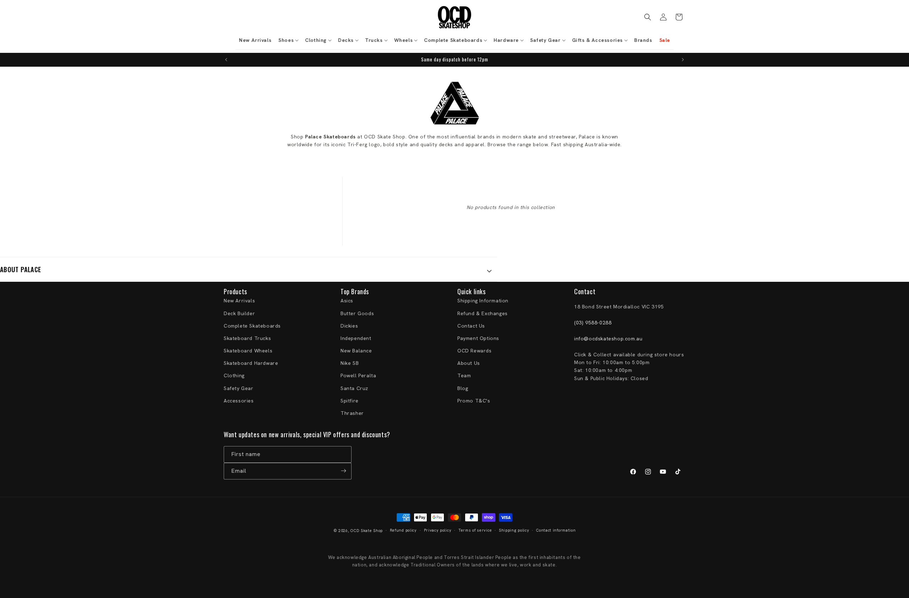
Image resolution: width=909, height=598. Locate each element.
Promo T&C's (473, 400)
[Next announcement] (683, 59)
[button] (288, 40)
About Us (468, 363)
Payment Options (478, 338)
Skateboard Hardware (251, 363)
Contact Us (471, 326)
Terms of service (475, 530)
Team (464, 376)
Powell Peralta (358, 376)
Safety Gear (239, 388)
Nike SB (350, 363)
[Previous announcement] (226, 59)
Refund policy (403, 530)
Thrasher (352, 413)
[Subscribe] (343, 470)
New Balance (356, 351)
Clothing (234, 376)
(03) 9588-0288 (592, 323)
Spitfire (350, 400)
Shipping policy (514, 530)
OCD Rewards (474, 351)
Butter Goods (357, 313)
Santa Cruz (354, 388)
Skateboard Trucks (247, 338)
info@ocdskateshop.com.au (608, 338)
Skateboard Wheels (248, 351)
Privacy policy (438, 530)
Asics (347, 301)
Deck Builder (239, 313)
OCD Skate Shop (366, 530)
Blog (462, 388)
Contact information (556, 530)
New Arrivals (239, 301)
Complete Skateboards (252, 326)
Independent (356, 338)
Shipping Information (482, 301)
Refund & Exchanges (482, 313)
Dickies (349, 326)
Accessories (239, 400)
